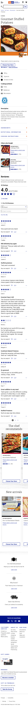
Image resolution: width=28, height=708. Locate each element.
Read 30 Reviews (13, 67)
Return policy (4, 636)
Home (2, 10)
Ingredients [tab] (6, 128)
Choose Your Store (8, 65)
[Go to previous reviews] (10, 420)
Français (3, 698)
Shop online (14, 631)
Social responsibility (14, 645)
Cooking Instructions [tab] (10, 136)
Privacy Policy (12, 701)
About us (14, 627)
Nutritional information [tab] (11, 132)
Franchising (14, 649)
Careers (13, 639)
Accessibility (10, 698)
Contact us (4, 631)
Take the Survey (7, 689)
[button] (2, 2)
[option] (11, 459)
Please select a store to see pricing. (18, 151)
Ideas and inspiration (22, 636)
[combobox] (14, 206)
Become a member (8, 677)
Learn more (14, 569)
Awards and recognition (14, 641)
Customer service (5, 628)
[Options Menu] (26, 232)
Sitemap (4, 701)
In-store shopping (13, 634)
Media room (14, 648)
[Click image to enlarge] (14, 38)
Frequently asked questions (5, 634)
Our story (13, 630)
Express (13, 637)
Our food (7, 10)
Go (25, 7)
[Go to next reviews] (18, 420)
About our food (22, 632)
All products (12, 10)
